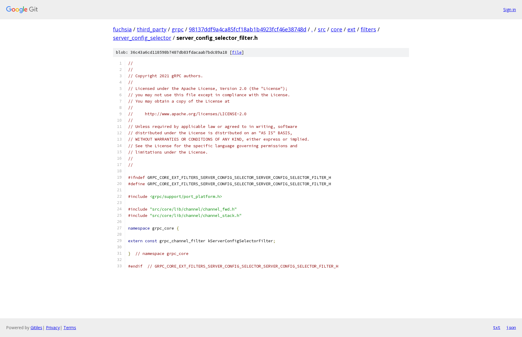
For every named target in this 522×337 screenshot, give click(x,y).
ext (351, 29)
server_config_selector (142, 37)
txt (496, 327)
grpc (178, 29)
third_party (151, 29)
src (322, 29)
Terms (69, 327)
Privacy (53, 327)
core (336, 29)
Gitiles (36, 327)
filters (368, 29)
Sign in (509, 9)
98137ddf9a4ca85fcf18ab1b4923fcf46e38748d (247, 29)
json (511, 327)
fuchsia (122, 29)
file (237, 52)
